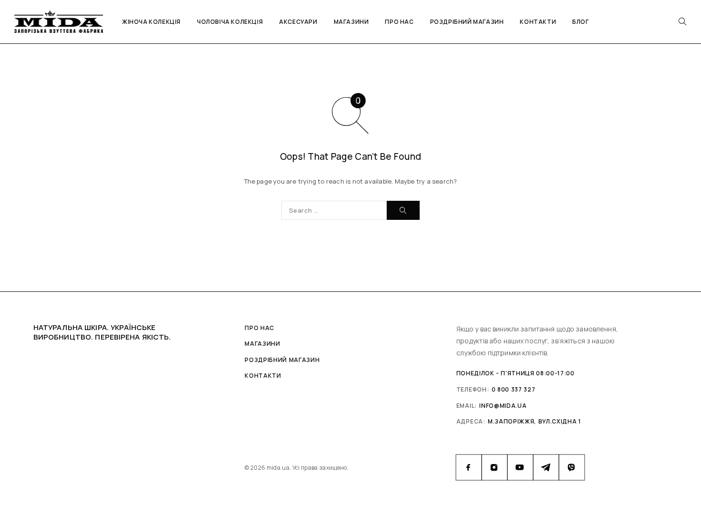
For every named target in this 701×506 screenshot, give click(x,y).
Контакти (538, 22)
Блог (580, 22)
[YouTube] (520, 467)
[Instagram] (494, 467)
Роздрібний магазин (467, 22)
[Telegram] (546, 467)
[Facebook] (469, 467)
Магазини (351, 22)
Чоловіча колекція (230, 22)
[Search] (682, 21)
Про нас (399, 22)
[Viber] (572, 467)
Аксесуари (298, 22)
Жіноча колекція (151, 22)
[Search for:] (334, 210)
